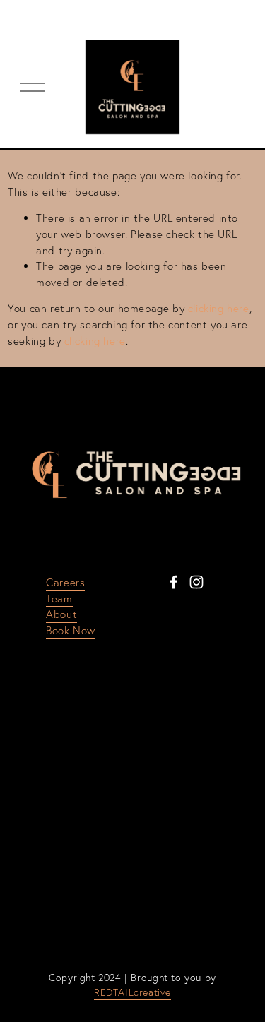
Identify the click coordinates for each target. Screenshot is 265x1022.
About (61, 614)
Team (59, 598)
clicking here (218, 308)
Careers (65, 582)
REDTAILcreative (132, 992)
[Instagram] (196, 582)
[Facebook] (174, 582)
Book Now (70, 630)
